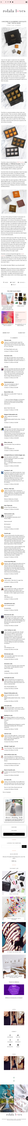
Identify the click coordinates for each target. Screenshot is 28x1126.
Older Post (21, 332)
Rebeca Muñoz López (9, 754)
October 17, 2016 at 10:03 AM (11, 450)
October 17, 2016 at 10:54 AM (11, 501)
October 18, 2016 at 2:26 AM (11, 625)
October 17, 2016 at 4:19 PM (11, 582)
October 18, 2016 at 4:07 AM (11, 649)
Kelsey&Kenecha (8, 603)
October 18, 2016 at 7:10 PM (11, 729)
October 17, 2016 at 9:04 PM (11, 610)
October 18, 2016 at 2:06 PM (11, 673)
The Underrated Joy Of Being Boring (20, 325)
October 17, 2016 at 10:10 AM (11, 465)
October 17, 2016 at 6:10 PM (11, 599)
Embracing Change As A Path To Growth (7, 325)
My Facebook (7, 524)
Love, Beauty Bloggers (13, 399)
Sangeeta (6, 578)
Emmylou (6, 427)
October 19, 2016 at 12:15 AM (11, 765)
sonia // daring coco (8, 630)
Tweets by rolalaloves (14, 982)
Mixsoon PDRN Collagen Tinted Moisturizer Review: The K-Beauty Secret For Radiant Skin (7, 308)
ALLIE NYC (6, 586)
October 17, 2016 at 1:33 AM (11, 351)
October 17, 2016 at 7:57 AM (11, 409)
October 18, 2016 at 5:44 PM (11, 710)
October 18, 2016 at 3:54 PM (11, 701)
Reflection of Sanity (13, 499)
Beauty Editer (7, 392)
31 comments (18, 25)
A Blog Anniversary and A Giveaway (14, 919)
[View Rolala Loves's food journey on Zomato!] (14, 997)
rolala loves (13, 1119)
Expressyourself (8, 521)
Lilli (5, 366)
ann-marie (6, 779)
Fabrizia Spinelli (7, 382)
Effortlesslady (7, 654)
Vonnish (6, 533)
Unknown (6, 340)
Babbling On (7, 715)
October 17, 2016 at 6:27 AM (11, 377)
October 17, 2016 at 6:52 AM (11, 387)
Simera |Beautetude (9, 739)
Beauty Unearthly (8, 770)
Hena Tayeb (7, 505)
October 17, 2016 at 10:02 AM (11, 438)
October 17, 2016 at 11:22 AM (11, 509)
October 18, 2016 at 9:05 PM (11, 741)
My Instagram (7, 527)
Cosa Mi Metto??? (13, 385)
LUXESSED (6, 671)
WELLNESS (14, 19)
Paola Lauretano (8, 513)
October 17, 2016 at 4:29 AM (11, 362)
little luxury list (7, 614)
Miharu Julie (7, 442)
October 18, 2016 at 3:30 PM (11, 688)
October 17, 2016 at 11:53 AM (11, 529)
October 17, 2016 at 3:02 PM (11, 573)
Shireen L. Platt (7, 488)
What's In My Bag (14, 893)
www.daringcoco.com (9, 647)
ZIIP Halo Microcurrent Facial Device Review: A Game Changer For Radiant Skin (14, 976)
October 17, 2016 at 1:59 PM (11, 557)
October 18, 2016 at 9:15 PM (11, 750)
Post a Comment (7, 792)
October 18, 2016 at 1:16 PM (11, 659)
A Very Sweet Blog (8, 561)
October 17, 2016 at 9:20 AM (11, 422)
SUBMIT (14, 834)
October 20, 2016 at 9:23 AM (11, 789)
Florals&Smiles (7, 608)
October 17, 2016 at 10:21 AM (11, 484)
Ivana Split (6, 705)
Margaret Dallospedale (9, 414)
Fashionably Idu (8, 677)
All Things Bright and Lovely (11, 349)
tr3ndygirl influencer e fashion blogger (13, 455)
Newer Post (6, 332)
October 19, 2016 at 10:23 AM (11, 775)
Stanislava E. (7, 470)
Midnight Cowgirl (8, 746)
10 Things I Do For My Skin (14, 952)
